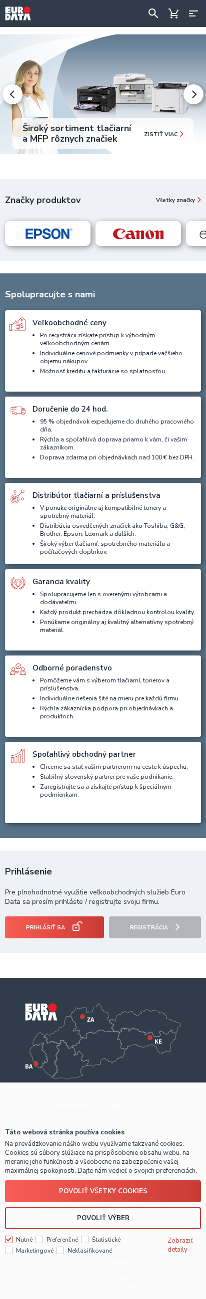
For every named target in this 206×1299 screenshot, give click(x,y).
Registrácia (149, 927)
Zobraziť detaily (180, 1245)
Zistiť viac (161, 134)
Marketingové (35, 1251)
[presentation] (12, 94)
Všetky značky (175, 200)
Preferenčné (62, 1240)
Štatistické (106, 1240)
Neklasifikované (90, 1251)
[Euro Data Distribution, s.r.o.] (18, 13)
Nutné (24, 1240)
